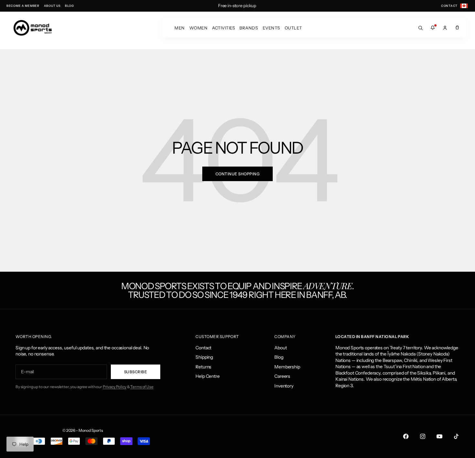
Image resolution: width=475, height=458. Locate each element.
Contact (203, 348)
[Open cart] (457, 28)
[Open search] (420, 28)
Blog (278, 357)
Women (198, 27)
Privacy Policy (114, 386)
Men (179, 27)
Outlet (293, 27)
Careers (282, 376)
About (280, 348)
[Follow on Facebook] (406, 436)
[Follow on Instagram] (422, 436)
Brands (248, 27)
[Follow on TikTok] (456, 436)
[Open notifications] (433, 28)
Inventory (283, 386)
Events (271, 27)
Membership (287, 367)
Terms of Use (141, 386)
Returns (203, 367)
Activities (223, 27)
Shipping (204, 357)
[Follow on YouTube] (439, 436)
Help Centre (207, 376)
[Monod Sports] (33, 28)
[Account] (445, 28)
